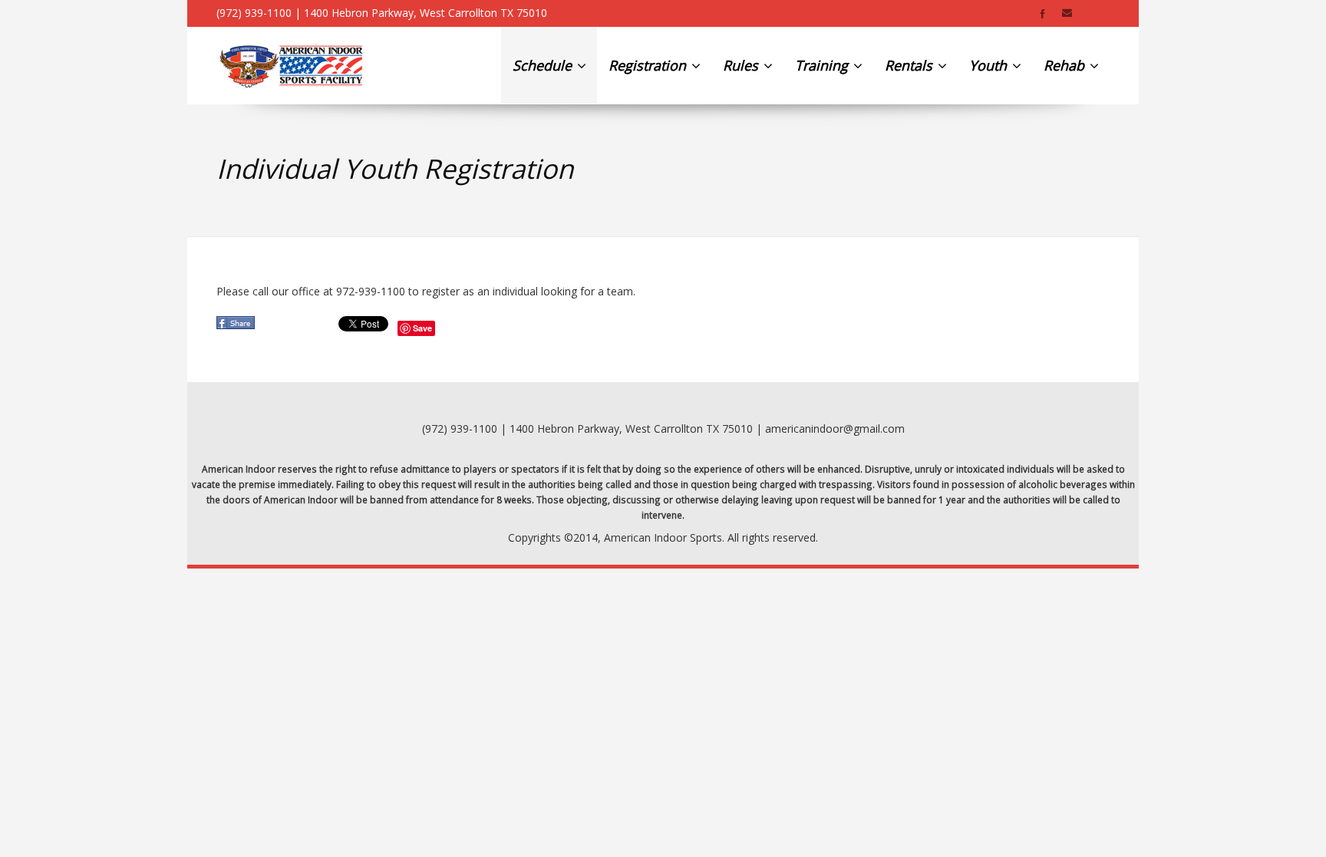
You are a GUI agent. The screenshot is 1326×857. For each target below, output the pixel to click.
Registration (649, 65)
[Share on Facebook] (237, 327)
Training (823, 65)
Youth (990, 65)
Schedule (544, 65)
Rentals (910, 65)
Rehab (1066, 65)
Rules (742, 65)
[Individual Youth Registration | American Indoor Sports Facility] (291, 65)
